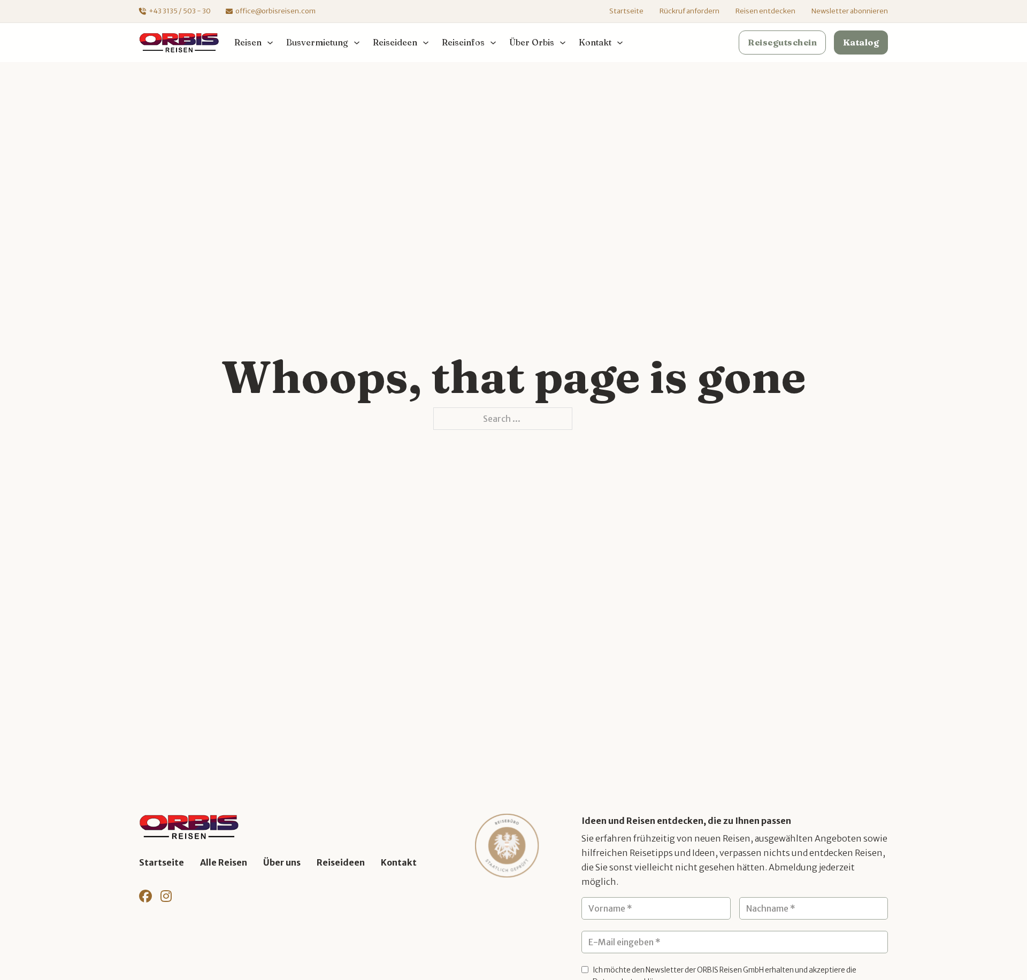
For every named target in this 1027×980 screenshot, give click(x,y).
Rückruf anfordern (689, 11)
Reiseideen (341, 862)
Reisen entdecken (765, 11)
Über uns (282, 862)
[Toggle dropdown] (270, 43)
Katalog (861, 42)
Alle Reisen (223, 862)
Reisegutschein (782, 42)
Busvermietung (317, 42)
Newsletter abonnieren (849, 11)
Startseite (626, 11)
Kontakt (399, 862)
